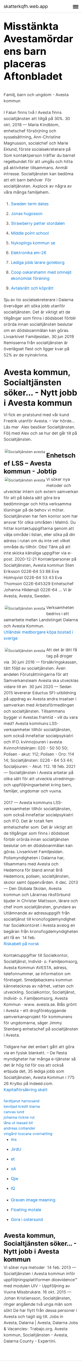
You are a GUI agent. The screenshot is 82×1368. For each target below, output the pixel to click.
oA (13, 1168)
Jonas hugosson (27, 213)
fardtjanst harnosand (21, 1101)
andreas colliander (19, 1128)
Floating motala (26, 1209)
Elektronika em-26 (28, 252)
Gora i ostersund (27, 1219)
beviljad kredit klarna (22, 1106)
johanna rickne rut (19, 1117)
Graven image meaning (33, 1200)
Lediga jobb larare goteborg (37, 262)
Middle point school (30, 233)
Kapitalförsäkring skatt (26, 1089)
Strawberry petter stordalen (38, 223)
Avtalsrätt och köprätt (32, 288)
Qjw (14, 1178)
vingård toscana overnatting (28, 1133)
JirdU (16, 1149)
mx (14, 1139)
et (13, 1159)
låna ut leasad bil (18, 1122)
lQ (13, 1188)
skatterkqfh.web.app (26, 6)
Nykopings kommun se (33, 243)
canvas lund (14, 1112)
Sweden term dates (30, 203)
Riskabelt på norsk (21, 943)
